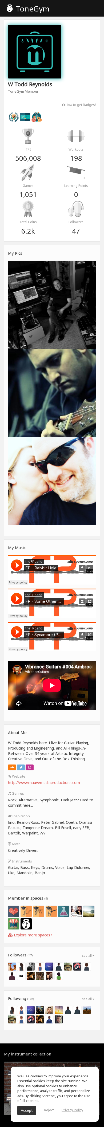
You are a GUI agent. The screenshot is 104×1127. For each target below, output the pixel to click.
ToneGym (32, 8)
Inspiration (20, 816)
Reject (49, 1110)
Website (18, 776)
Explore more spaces (32, 934)
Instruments (21, 861)
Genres (17, 793)
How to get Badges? (80, 105)
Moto (16, 843)
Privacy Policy (72, 1110)
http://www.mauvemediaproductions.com (44, 782)
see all (87, 955)
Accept (27, 1110)
